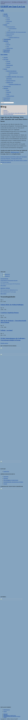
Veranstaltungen (7, 86)
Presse (7, 90)
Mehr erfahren (3, 285)
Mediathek (5, 88)
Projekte (5, 69)
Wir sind (8, 61)
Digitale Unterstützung (11, 71)
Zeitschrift (8, 92)
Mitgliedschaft (9, 65)
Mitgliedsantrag (6, 709)
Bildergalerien (6, 99)
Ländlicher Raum (10, 96)
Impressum (5, 478)
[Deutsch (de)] (6, 274)
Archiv (7, 94)
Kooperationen (6, 97)
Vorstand (8, 63)
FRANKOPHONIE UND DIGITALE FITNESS (13, 482)
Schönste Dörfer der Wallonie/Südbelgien (12, 304)
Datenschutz (5, 476)
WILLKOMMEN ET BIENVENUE (10, 480)
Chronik (8, 67)
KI (9, 74)
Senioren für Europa (10, 80)
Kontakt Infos (6, 471)
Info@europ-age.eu (15, 152)
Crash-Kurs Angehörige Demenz (10, 312)
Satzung (5, 711)
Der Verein (5, 59)
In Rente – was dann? (7, 330)
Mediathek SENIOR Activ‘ (15, 84)
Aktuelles (5, 57)
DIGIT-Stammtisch (13, 72)
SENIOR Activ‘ (9, 82)
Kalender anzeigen (4, 343)
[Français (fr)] (6, 276)
